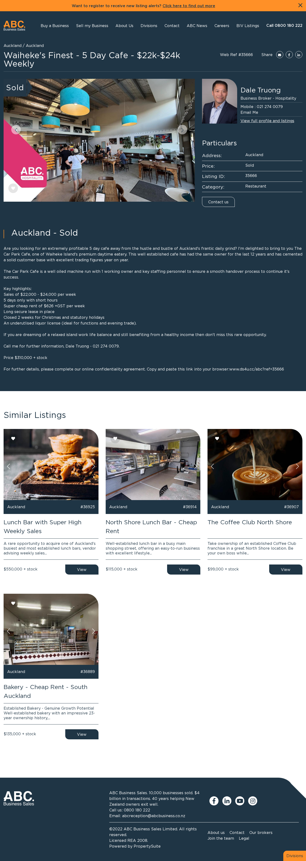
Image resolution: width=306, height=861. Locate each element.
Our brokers (261, 832)
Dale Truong (260, 90)
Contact (237, 832)
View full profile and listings (267, 121)
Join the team (221, 838)
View (82, 569)
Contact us (218, 202)
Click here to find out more (189, 6)
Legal (244, 838)
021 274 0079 (270, 106)
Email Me (249, 112)
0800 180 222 (137, 810)
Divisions (294, 856)
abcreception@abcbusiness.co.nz (153, 816)
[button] (124, 25)
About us (216, 832)
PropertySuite (147, 846)
